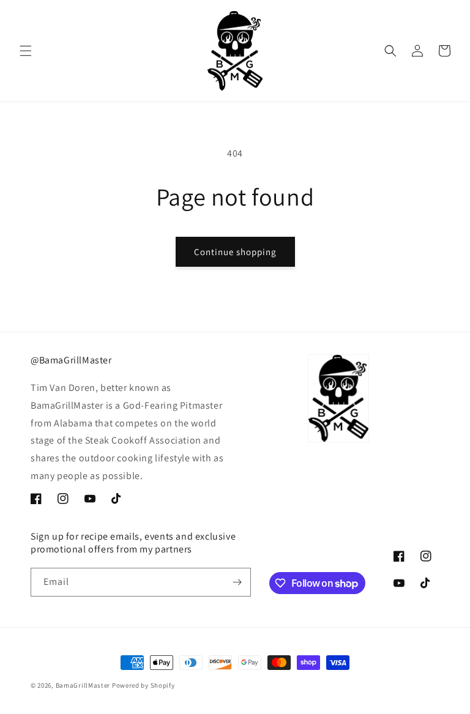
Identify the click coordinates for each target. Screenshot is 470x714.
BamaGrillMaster (83, 685)
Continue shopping (235, 252)
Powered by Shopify (143, 685)
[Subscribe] (236, 582)
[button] (25, 50)
